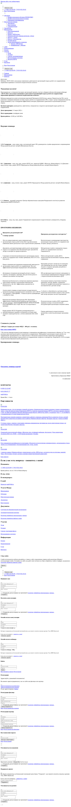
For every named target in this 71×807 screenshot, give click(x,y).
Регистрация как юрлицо (11, 708)
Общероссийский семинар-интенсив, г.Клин (21, 36)
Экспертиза (7, 28)
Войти (3, 670)
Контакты (7, 62)
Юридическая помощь (10, 22)
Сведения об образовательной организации (13, 509)
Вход (5, 11)
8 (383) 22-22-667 (6, 388)
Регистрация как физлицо (11, 729)
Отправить (4, 594)
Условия (10, 54)
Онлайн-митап (12, 40)
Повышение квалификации (16, 20)
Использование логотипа (15, 57)
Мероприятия (8, 29)
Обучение (7, 15)
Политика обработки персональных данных (14, 515)
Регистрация (11, 11)
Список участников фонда (8, 531)
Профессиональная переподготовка (18, 18)
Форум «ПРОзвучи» (17, 43)
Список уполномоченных (15, 56)
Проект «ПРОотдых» (14, 34)
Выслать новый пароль (7, 739)
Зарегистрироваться (6, 706)
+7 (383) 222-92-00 (9, 9)
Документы (11, 23)
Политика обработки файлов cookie (11, 518)
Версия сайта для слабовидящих (10, 1)
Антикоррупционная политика (10, 512)
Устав (9, 53)
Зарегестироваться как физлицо (10, 686)
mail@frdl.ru (4, 394)
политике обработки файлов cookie (11, 562)
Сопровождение (12, 26)
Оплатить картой (5, 635)
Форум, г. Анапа (12, 37)
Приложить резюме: (7, 762)
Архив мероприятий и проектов (17, 42)
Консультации (12, 25)
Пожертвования (9, 48)
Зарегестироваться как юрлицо (10, 687)
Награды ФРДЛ (12, 59)
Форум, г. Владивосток (14, 39)
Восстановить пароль (7, 671)
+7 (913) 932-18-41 (20, 9)
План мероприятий (13, 31)
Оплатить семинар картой (11, 366)
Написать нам (8, 8)
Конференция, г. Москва (18, 45)
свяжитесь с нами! (17, 634)
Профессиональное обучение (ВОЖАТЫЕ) (20, 17)
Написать (3, 484)
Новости (10, 33)
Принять (3, 565)
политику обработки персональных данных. (41, 593)
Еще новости (4, 456)
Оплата (6, 50)
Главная (6, 73)
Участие (6, 51)
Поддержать (4, 782)
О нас (6, 61)
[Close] (1, 582)
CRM (5, 47)
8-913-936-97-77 (5, 391)
